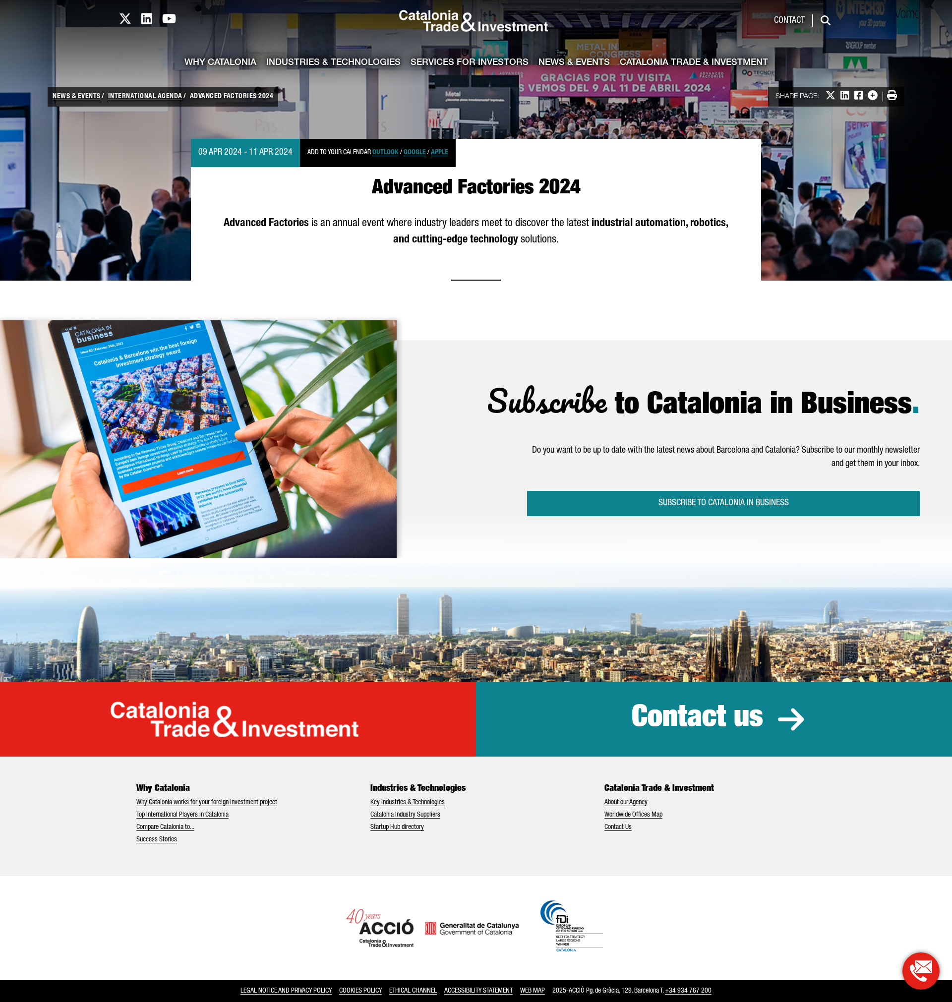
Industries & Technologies (333, 63)
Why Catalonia (220, 63)
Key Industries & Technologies (407, 802)
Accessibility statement (478, 991)
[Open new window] (921, 971)
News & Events (574, 63)
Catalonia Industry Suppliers (405, 815)
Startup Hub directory (397, 827)
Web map (532, 991)
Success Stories (156, 839)
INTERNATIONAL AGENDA (145, 96)
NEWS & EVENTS (77, 96)
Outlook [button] (385, 152)
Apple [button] (439, 152)
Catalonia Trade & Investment (694, 63)
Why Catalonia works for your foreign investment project (206, 802)
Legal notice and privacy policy (286, 991)
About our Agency (626, 802)
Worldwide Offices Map (633, 815)
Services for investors (470, 63)
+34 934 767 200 (688, 991)
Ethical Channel (413, 991)
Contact (789, 20)
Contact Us (618, 827)
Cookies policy (360, 991)
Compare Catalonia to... (165, 827)
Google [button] (415, 152)
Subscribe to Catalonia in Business (723, 503)
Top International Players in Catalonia (182, 815)
